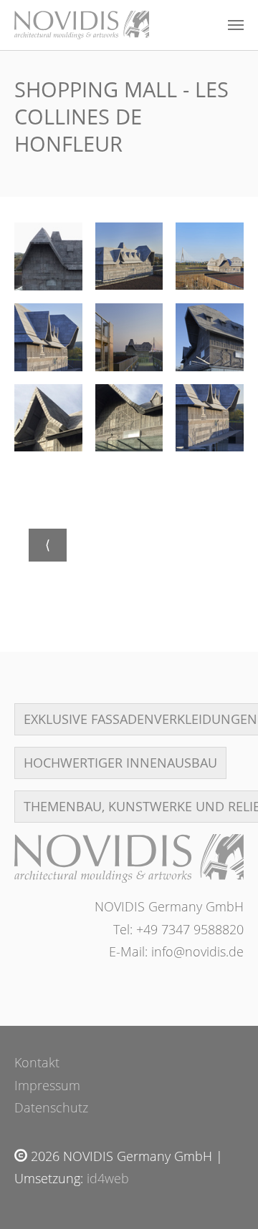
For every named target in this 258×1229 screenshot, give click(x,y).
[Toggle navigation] (236, 25)
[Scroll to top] (224, 1195)
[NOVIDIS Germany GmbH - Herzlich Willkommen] (81, 25)
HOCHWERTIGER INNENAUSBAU (120, 762)
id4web (108, 1178)
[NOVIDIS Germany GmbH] (129, 858)
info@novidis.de (197, 951)
